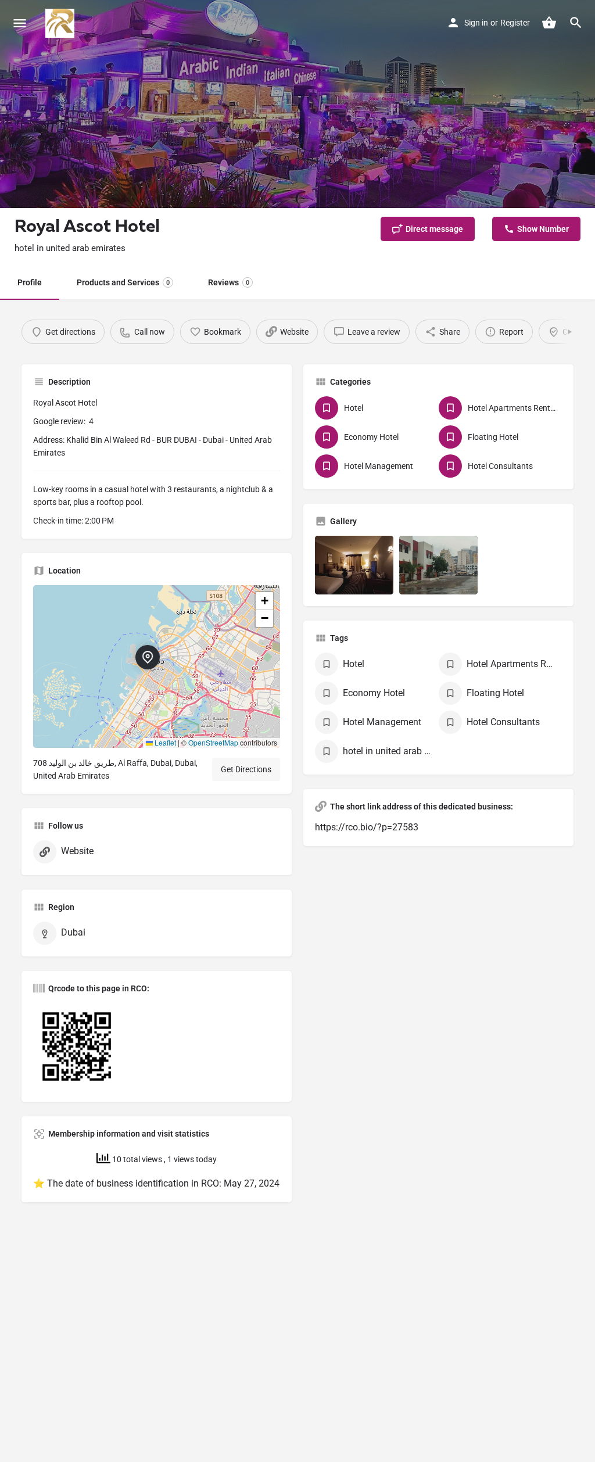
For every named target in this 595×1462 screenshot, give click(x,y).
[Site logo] (61, 23)
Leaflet (164, 742)
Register (515, 22)
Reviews (228, 282)
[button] (157, 666)
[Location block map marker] (147, 657)
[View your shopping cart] (549, 22)
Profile (29, 282)
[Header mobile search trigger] (575, 22)
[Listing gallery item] (354, 565)
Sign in (476, 22)
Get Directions (246, 769)
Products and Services (123, 282)
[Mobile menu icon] (20, 23)
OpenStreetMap (213, 742)
